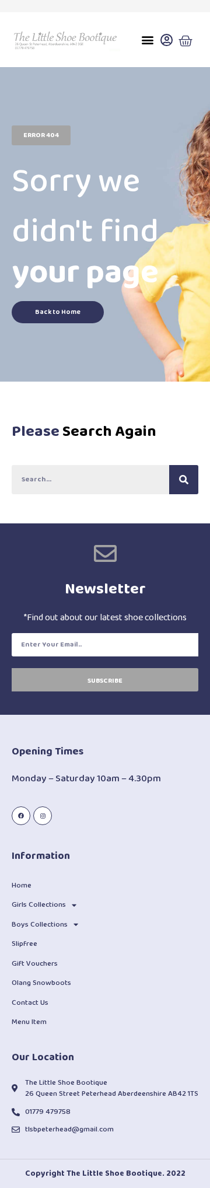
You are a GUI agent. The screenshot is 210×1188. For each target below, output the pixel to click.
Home (22, 885)
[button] (148, 40)
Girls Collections (39, 905)
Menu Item (29, 1022)
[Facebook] (21, 815)
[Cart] (185, 41)
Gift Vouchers (35, 964)
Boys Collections (40, 924)
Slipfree (24, 944)
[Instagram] (42, 815)
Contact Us (30, 1003)
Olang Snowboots (41, 983)
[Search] (183, 479)
